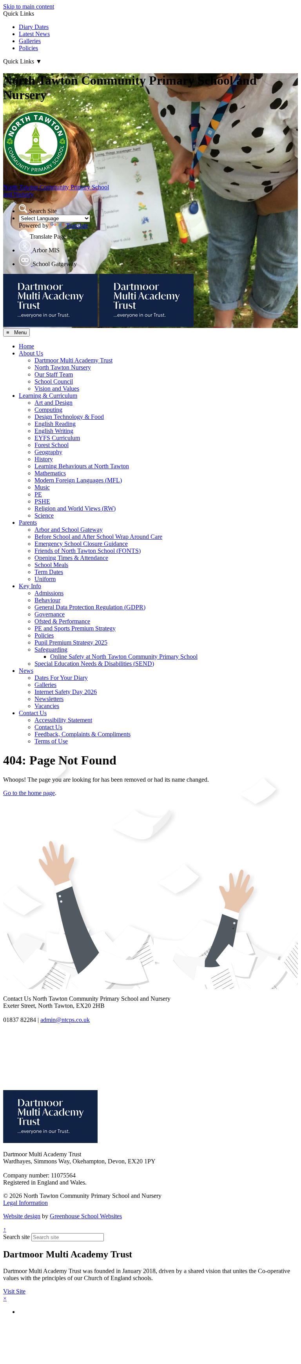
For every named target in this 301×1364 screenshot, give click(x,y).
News (26, 670)
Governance (49, 614)
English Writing (53, 430)
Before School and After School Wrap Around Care (98, 536)
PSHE (42, 501)
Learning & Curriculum (48, 395)
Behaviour (47, 600)
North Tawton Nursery (62, 367)
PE (38, 494)
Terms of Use (51, 741)
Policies (28, 48)
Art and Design (53, 402)
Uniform (45, 579)
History (43, 459)
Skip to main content (28, 6)
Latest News (34, 34)
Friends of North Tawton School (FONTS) (87, 550)
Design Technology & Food (69, 416)
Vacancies (46, 706)
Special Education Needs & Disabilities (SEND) (94, 663)
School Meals (51, 565)
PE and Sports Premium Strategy (75, 628)
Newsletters (48, 699)
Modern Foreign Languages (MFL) (78, 480)
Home (26, 346)
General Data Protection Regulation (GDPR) (89, 607)
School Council (53, 381)
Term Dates (48, 572)
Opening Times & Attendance (71, 557)
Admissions (48, 593)
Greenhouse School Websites (86, 1216)
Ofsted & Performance (62, 621)
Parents (28, 522)
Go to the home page (29, 793)
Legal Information (25, 1202)
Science (44, 515)
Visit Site (14, 1291)
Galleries (30, 41)
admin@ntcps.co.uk (65, 1019)
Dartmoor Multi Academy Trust (73, 360)
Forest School (51, 445)
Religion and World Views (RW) (75, 508)
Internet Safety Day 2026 (65, 691)
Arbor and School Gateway (68, 529)
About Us (31, 353)
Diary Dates (34, 27)
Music (42, 487)
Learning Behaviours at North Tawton (81, 466)
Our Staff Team (53, 374)
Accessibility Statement (63, 720)
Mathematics (50, 473)
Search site (16, 1237)
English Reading (55, 423)
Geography (48, 452)
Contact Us (33, 713)
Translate (77, 225)
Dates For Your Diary (61, 677)
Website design (21, 1216)
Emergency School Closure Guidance (81, 543)
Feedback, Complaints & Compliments (82, 734)
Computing (48, 409)
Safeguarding (50, 649)
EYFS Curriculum (57, 438)
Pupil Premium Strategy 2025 (70, 642)
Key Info (30, 586)
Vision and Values (56, 388)
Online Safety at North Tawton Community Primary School (124, 656)
